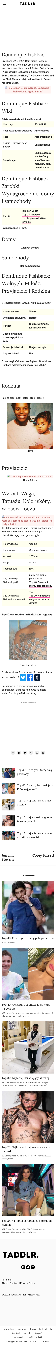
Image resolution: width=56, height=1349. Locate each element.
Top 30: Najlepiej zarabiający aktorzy (25, 1078)
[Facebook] (13, 753)
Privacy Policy (27, 1283)
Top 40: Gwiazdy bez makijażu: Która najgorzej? (27, 614)
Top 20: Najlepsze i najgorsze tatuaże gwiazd (39, 599)
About (5, 1283)
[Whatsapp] (37, 753)
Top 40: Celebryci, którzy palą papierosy (40, 584)
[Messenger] (19, 753)
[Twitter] (25, 753)
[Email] (43, 753)
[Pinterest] (31, 753)
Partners (6, 1279)
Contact (14, 1283)
